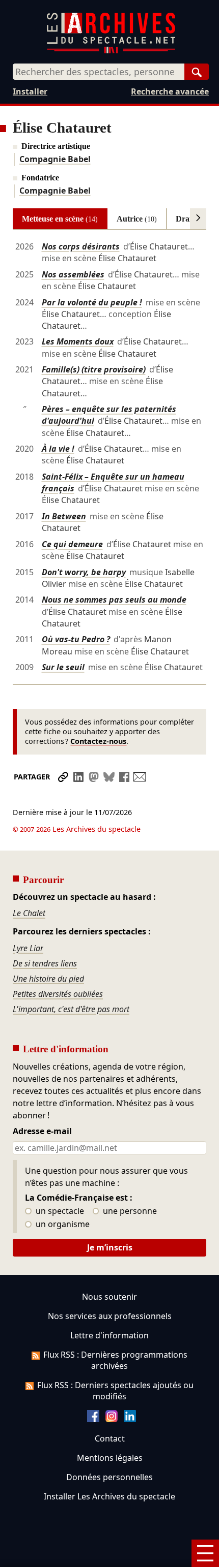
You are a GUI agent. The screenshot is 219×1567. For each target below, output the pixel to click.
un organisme (62, 1224)
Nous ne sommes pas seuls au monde (114, 599)
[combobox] (98, 72)
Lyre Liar (28, 948)
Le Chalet (29, 913)
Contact (110, 1438)
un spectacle (59, 1211)
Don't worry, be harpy (84, 572)
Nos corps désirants (81, 246)
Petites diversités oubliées (58, 993)
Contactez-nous (98, 741)
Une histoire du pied (48, 978)
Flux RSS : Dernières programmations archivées (115, 1360)
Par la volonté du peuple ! (92, 302)
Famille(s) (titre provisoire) (94, 369)
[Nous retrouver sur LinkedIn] (130, 1419)
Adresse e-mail (42, 1131)
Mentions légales (110, 1457)
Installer (30, 91)
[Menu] (205, 1553)
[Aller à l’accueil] (111, 51)
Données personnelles (109, 1477)
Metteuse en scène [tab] (60, 218)
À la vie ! (58, 448)
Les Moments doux (78, 341)
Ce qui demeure (72, 544)
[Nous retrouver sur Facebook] (93, 1419)
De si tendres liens (45, 963)
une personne (129, 1211)
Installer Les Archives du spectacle (109, 1496)
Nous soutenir (109, 1296)
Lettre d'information (109, 1335)
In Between (64, 516)
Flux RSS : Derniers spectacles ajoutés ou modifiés (115, 1391)
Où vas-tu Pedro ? (76, 639)
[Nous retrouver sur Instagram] (111, 1419)
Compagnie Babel (55, 159)
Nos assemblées (73, 274)
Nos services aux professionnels (110, 1316)
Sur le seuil (63, 667)
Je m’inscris (109, 1247)
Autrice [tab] (137, 218)
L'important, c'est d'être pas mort (71, 1009)
